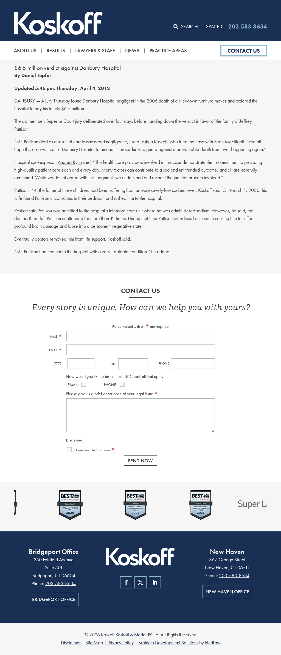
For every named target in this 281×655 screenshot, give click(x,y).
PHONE (164, 363)
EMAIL (55, 350)
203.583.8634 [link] (247, 26)
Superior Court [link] (60, 121)
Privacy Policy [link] (121, 642)
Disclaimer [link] (71, 642)
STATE (57, 363)
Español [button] (213, 26)
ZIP (112, 364)
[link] (58, 23)
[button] (275, 615)
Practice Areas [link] (168, 51)
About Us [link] (25, 51)
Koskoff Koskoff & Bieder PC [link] (127, 634)
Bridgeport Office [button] (53, 599)
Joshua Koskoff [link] (153, 141)
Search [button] (189, 26)
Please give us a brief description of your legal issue (112, 394)
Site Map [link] (94, 642)
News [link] (132, 51)
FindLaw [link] (212, 642)
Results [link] (56, 51)
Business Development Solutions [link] (168, 642)
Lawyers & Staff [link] (95, 51)
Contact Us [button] (243, 50)
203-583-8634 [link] (60, 583)
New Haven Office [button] (227, 591)
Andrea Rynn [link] (70, 162)
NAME (55, 336)
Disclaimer (74, 440)
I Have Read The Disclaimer (94, 450)
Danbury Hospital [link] (99, 101)
